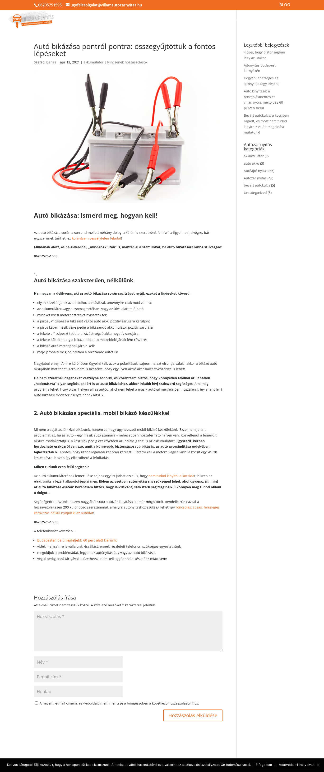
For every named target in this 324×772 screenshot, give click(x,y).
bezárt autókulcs (257, 185)
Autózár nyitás (255, 178)
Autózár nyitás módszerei (165, 19)
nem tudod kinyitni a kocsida (171, 476)
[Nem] (318, 764)
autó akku (251, 163)
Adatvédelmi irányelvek (297, 765)
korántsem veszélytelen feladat (96, 238)
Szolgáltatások (210, 19)
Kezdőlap (93, 19)
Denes (51, 62)
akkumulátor (93, 62)
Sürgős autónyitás (122, 19)
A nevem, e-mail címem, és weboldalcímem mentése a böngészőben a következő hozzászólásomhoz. (119, 703)
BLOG (284, 5)
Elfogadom (264, 765)
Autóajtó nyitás (256, 170)
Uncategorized (255, 192)
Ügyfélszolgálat (293, 19)
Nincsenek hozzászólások (127, 62)
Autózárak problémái (251, 19)
